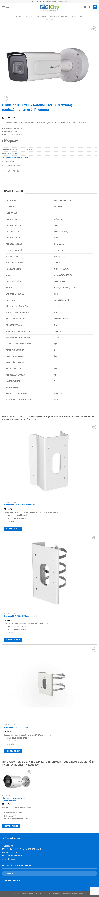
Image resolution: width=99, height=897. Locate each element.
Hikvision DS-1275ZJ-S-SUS (16, 727)
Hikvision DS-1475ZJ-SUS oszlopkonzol (20, 616)
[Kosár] (95, 7)
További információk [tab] (13, 191)
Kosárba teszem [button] (13, 528)
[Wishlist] (85, 7)
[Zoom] (5, 98)
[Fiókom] (89, 7)
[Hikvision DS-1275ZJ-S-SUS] (49, 685)
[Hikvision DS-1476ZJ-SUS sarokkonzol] (49, 462)
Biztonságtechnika (43, 16)
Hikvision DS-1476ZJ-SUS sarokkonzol (20, 505)
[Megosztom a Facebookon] (4, 171)
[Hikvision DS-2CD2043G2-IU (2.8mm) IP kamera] (17, 782)
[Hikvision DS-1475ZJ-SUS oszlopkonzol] (49, 574)
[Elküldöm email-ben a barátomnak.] (13, 171)
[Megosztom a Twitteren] (9, 171)
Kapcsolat (12, 859)
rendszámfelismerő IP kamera (18, 157)
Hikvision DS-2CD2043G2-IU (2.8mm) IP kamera (13, 799)
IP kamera (77, 16)
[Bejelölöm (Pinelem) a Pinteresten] (18, 171)
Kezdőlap (22, 16)
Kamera (63, 16)
